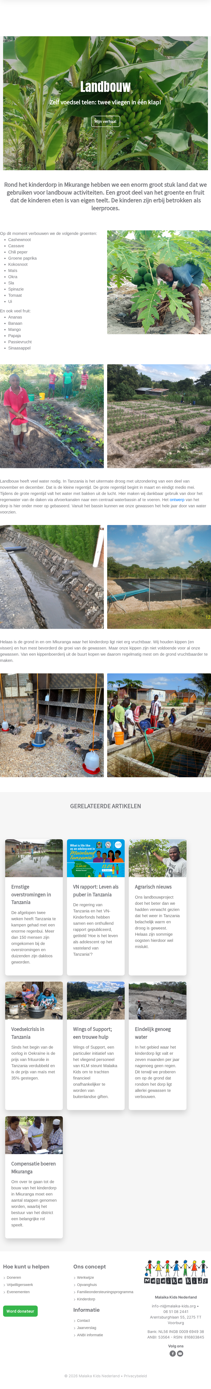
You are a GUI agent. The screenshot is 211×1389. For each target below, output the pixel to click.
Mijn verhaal (106, 121)
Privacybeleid (135, 1376)
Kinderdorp (86, 1299)
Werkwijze (85, 1277)
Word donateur (20, 1311)
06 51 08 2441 (175, 1311)
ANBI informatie (90, 1335)
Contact (83, 1321)
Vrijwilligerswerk (20, 1285)
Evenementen (18, 1292)
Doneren (14, 1277)
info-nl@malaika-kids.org (174, 1306)
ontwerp (178, 499)
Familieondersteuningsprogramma (105, 1292)
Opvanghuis (87, 1285)
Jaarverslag (86, 1328)
